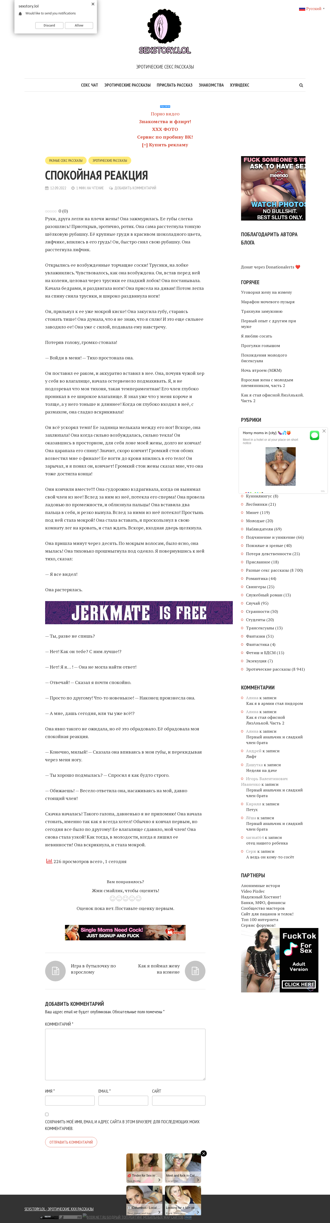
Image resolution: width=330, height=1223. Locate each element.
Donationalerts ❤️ (283, 267)
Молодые (255, 521)
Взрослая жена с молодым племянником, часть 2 (267, 382)
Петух (252, 809)
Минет (252, 512)
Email (104, 1091)
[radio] (112, 899)
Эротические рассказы (127, 85)
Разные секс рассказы (65, 160)
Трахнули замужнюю (262, 311)
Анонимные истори (260, 885)
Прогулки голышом (260, 345)
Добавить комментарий (135, 187)
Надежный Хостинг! (261, 897)
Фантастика (257, 644)
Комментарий (59, 1024)
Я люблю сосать (256, 336)
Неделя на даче (261, 770)
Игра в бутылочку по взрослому (93, 969)
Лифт (251, 756)
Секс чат (89, 85)
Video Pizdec (253, 891)
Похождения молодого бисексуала (264, 358)
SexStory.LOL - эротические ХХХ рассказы (59, 1208)
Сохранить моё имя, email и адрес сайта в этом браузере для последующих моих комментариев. (122, 1125)
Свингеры (256, 586)
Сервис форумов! (258, 925)
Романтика (257, 578)
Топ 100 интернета (259, 919)
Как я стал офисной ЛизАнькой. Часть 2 (272, 397)
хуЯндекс (239, 85)
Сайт (156, 1091)
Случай (253, 603)
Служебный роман (264, 595)
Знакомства (211, 85)
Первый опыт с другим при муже (268, 323)
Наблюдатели (259, 529)
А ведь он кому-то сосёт (270, 857)
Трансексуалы (260, 628)
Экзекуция (256, 661)
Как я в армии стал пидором (274, 703)
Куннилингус (259, 496)
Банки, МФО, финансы (263, 902)
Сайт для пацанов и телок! (267, 914)
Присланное (258, 562)
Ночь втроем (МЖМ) (261, 370)
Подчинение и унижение (270, 537)
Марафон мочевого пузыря (268, 302)
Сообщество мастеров (263, 908)
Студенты (255, 619)
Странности (257, 611)
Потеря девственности (268, 553)
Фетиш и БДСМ (261, 652)
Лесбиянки (256, 504)
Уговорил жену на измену (266, 292)
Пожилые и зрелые (264, 545)
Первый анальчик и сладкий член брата (274, 739)
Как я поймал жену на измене (159, 969)
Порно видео (165, 114)
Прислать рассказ (175, 85)
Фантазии (255, 636)
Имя (50, 1091)
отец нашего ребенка (267, 843)
